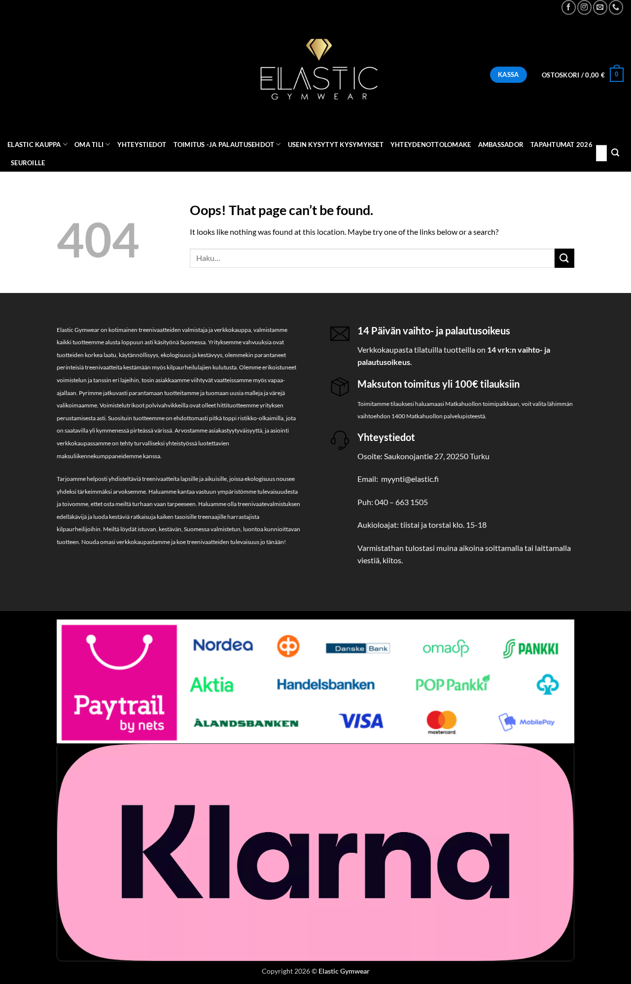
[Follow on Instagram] (584, 7)
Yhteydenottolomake (430, 144)
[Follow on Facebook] (568, 7)
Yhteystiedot (142, 144)
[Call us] (616, 7)
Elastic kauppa (34, 144)
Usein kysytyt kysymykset (336, 144)
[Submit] (615, 153)
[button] (583, 75)
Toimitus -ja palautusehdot (224, 144)
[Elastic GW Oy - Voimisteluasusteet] (315, 75)
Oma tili (89, 144)
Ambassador (501, 144)
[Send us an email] (600, 7)
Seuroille (28, 163)
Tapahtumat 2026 (561, 144)
